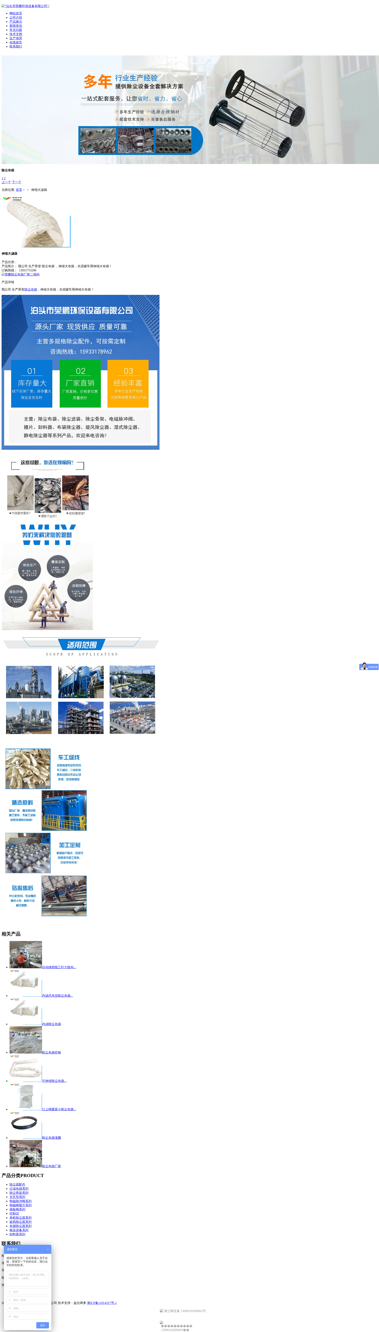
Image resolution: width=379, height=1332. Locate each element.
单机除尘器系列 (20, 1217)
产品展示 (15, 21)
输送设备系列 (18, 1230)
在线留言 (15, 42)
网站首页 (15, 13)
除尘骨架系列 (18, 1192)
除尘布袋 (30, 289)
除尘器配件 (17, 1184)
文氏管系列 (17, 1197)
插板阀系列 (17, 1209)
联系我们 (15, 46)
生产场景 (15, 38)
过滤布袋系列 (18, 1188)
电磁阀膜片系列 (20, 1205)
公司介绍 (15, 17)
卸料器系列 (17, 1234)
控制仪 (14, 1213)
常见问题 (15, 30)
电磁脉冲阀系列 (20, 1201)
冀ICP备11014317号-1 (102, 1303)
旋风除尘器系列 (20, 1221)
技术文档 (15, 34)
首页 (19, 189)
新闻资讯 (15, 25)
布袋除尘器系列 (20, 1226)
